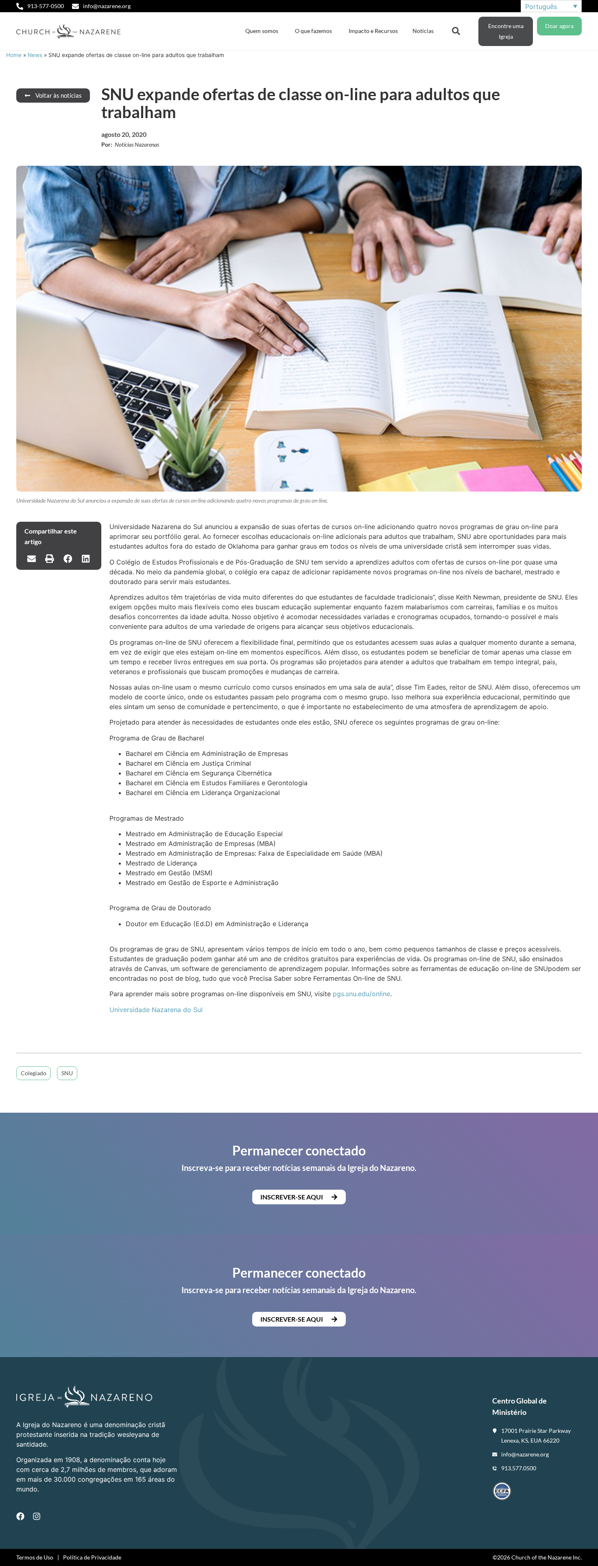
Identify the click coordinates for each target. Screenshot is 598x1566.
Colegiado (33, 1073)
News (35, 55)
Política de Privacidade (92, 1557)
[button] (31, 558)
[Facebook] (20, 1516)
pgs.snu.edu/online (361, 994)
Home (14, 55)
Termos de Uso (34, 1557)
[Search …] (456, 30)
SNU (67, 1073)
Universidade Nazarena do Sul (156, 1010)
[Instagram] (37, 1516)
